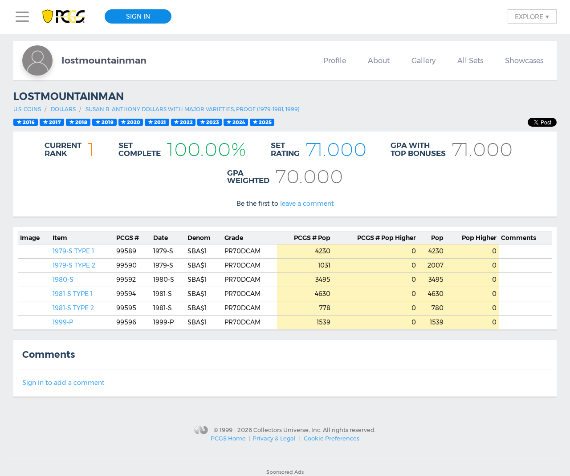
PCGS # (127, 238)
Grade (233, 238)
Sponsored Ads (285, 472)
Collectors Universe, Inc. (287, 429)
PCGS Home (228, 438)
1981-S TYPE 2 (73, 308)
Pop (312, 238)
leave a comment (307, 204)
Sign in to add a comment (63, 383)
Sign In (138, 16)
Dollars (63, 109)
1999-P (63, 322)
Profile (334, 60)
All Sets (470, 60)
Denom (199, 238)
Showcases (524, 60)
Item (60, 238)
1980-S (63, 280)
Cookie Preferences (331, 438)
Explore (532, 16)
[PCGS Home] (68, 17)
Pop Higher (386, 238)
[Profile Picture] (37, 60)
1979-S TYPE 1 (73, 251)
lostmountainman (104, 60)
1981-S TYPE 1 (73, 294)
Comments (518, 238)
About (379, 60)
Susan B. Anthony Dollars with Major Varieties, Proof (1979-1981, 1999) (193, 109)
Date (160, 238)
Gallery (423, 60)
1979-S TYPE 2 (74, 265)
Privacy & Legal (274, 438)
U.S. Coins (27, 109)
